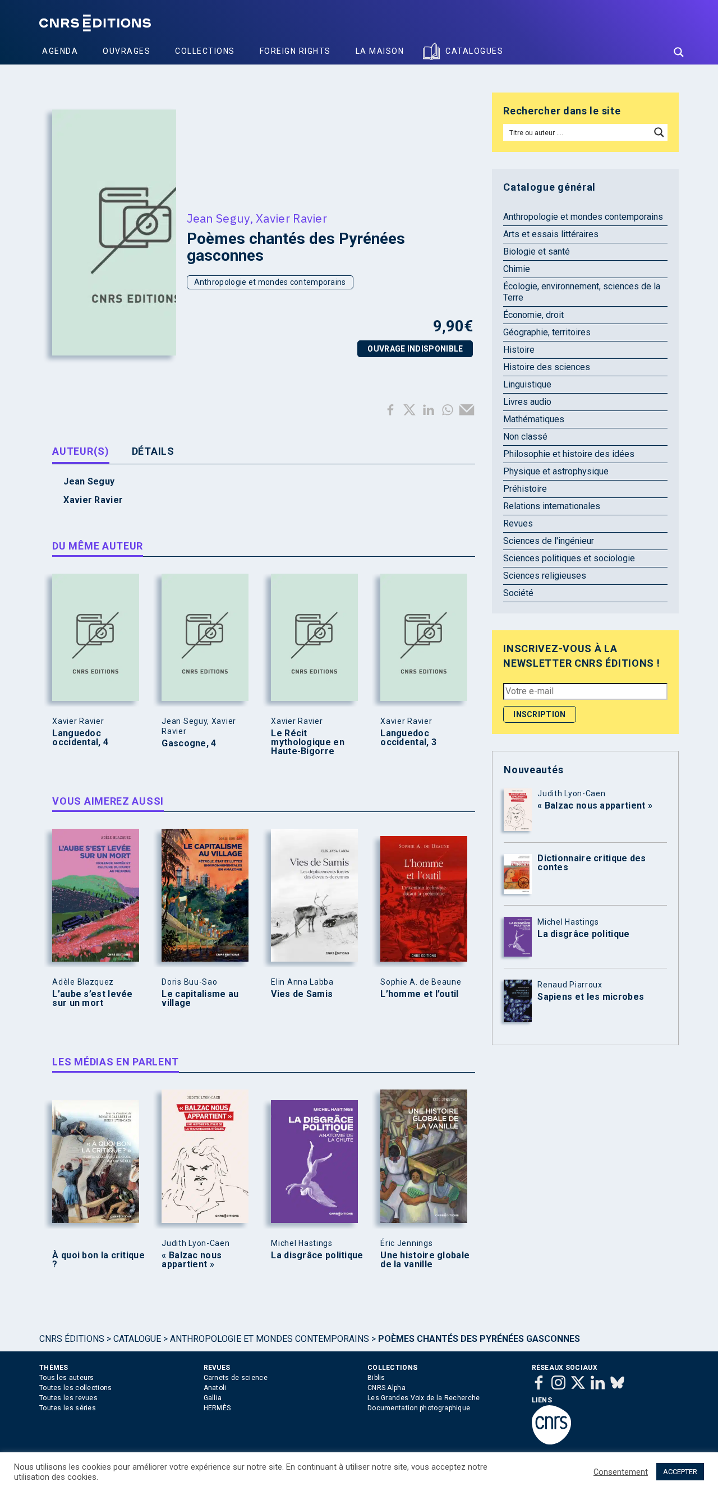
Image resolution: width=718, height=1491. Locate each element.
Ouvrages (126, 51)
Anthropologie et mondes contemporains (270, 282)
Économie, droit (533, 315)
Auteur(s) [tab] (80, 451)
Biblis (376, 1378)
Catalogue (137, 1338)
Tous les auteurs (66, 1378)
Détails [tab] (153, 451)
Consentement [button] (620, 1472)
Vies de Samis (302, 994)
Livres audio (527, 401)
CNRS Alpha (386, 1388)
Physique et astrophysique (556, 471)
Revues (518, 523)
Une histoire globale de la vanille (425, 1260)
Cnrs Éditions (71, 1338)
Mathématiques (533, 419)
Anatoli (215, 1388)
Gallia (213, 1398)
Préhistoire (525, 488)
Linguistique (527, 384)
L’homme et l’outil (419, 994)
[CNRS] (551, 1442)
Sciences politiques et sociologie (569, 558)
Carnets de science (236, 1378)
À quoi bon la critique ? (98, 1260)
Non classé (525, 436)
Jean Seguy (218, 218)
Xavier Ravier (291, 218)
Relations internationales (551, 506)
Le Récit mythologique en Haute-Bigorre (307, 742)
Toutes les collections (75, 1388)
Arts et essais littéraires (551, 234)
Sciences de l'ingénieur (548, 541)
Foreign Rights (295, 51)
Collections (205, 51)
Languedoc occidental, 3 (408, 738)
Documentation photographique (418, 1408)
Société (518, 593)
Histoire (519, 349)
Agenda (60, 51)
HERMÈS (217, 1408)
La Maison (380, 51)
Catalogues (474, 51)
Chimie (516, 269)
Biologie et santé (536, 251)
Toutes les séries (67, 1408)
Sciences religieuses (544, 575)
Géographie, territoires (547, 332)
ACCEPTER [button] (680, 1471)
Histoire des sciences (546, 367)
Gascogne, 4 (189, 743)
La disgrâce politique (317, 1255)
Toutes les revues (68, 1398)
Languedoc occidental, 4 (80, 738)
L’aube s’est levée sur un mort (92, 999)
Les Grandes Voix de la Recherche (423, 1398)
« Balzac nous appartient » (192, 1260)
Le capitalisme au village (200, 999)
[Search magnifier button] (678, 52)
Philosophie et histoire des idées (568, 454)
